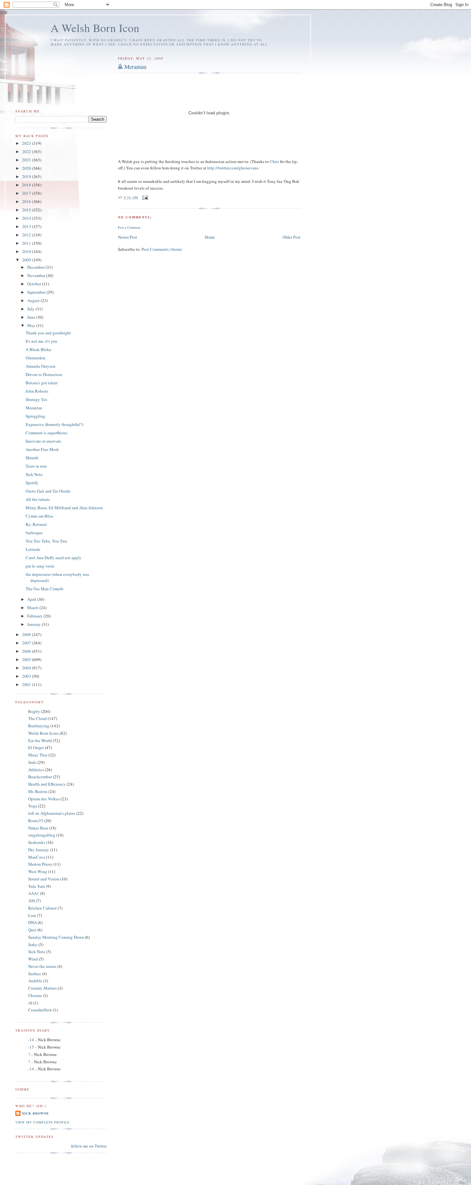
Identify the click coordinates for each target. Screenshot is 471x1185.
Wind (33, 959)
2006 (27, 651)
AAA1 (33, 893)
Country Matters (42, 988)
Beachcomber (40, 777)
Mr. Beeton (37, 791)
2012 (27, 235)
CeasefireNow (40, 1010)
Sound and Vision (43, 879)
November (36, 275)
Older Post (292, 237)
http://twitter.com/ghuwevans (232, 168)
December (36, 267)
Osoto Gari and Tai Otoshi (48, 491)
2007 (27, 643)
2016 (27, 201)
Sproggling (35, 416)
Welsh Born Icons (43, 733)
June (31, 317)
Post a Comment (129, 227)
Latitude (33, 549)
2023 (27, 143)
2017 (27, 193)
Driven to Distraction (44, 374)
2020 (27, 168)
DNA (32, 922)
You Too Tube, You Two (46, 541)
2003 (27, 676)
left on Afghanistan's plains (51, 813)
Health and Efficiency (47, 784)
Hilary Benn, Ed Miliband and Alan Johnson (64, 508)
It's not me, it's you (41, 341)
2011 (27, 243)
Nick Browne (35, 1113)
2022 (27, 151)
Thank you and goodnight (48, 333)
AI (30, 1003)
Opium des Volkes (44, 799)
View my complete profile (42, 1122)
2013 (27, 226)
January (34, 624)
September (36, 292)
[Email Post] (145, 197)
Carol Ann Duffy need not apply (53, 557)
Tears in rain (36, 466)
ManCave (36, 857)
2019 (27, 176)
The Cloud (37, 718)
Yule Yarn (36, 886)
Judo (32, 762)
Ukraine (35, 995)
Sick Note (34, 474)
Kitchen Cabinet (42, 908)
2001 (27, 684)
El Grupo (36, 747)
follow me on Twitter (89, 1146)
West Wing (37, 871)
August (34, 300)
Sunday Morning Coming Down (56, 937)
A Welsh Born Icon (95, 27)
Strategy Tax (36, 399)
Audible (35, 981)
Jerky (32, 944)
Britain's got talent (42, 383)
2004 (27, 668)
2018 (27, 185)
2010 (27, 251)
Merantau (135, 66)
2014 (27, 218)
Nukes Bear (38, 828)
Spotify (32, 483)
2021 (27, 160)
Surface (34, 974)
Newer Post (127, 237)
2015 (27, 210)
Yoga (32, 806)
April (32, 599)
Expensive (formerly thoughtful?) (54, 424)
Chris (275, 161)
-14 (31, 1039)
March (33, 607)
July (31, 309)
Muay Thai (37, 755)
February (35, 616)
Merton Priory (40, 864)
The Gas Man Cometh (44, 589)
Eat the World (40, 740)
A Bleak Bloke (38, 349)
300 (31, 900)
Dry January (38, 850)
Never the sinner (42, 966)
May (31, 325)
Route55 (35, 820)
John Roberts (37, 391)
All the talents (38, 499)
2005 (27, 659)
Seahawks (36, 842)
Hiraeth (32, 458)
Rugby (34, 711)
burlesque (34, 532)
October (34, 284)
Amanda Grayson (40, 366)
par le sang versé (40, 566)
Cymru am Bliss (39, 516)
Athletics (36, 769)
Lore (32, 915)
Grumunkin (35, 358)
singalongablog (41, 835)
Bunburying (38, 726)
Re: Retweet (36, 524)
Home (210, 237)
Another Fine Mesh (42, 449)
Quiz (32, 930)
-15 (31, 1047)
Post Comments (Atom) (162, 249)
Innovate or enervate (43, 441)
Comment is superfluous (46, 433)
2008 (27, 634)
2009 (27, 260)
